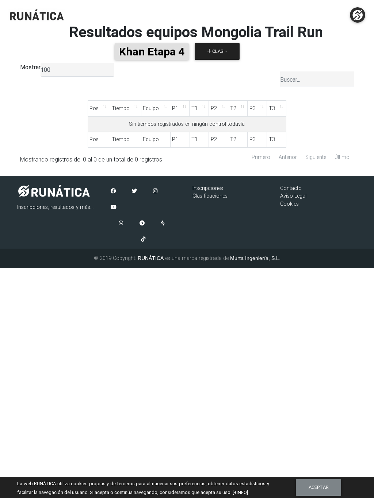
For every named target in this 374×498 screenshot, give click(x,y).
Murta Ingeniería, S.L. (255, 258)
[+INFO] (240, 492)
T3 (272, 108)
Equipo (151, 108)
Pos (94, 108)
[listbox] (77, 70)
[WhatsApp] (121, 223)
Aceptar (319, 487)
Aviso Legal (293, 195)
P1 (175, 108)
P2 (214, 108)
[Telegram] (142, 223)
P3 (252, 108)
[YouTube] (113, 207)
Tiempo (121, 108)
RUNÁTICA (151, 258)
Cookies (289, 204)
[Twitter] (134, 191)
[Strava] (163, 223)
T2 (233, 108)
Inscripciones (207, 188)
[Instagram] (155, 191)
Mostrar (30, 67)
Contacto (291, 188)
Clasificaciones (210, 195)
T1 (194, 108)
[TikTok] (143, 239)
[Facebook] (113, 191)
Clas (217, 51)
